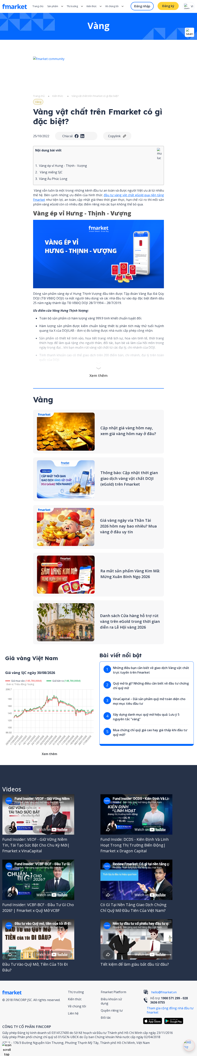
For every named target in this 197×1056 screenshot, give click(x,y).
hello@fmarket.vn (164, 992)
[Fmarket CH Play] (174, 1021)
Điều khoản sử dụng (111, 1001)
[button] (7, 1047)
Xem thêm (98, 375)
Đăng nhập (142, 6)
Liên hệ (73, 1013)
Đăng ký (168, 6)
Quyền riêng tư (112, 1010)
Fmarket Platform (113, 992)
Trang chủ (38, 6)
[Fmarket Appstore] (153, 1021)
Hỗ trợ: (169, 1000)
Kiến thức (92, 6)
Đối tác (106, 1017)
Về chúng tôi (77, 1006)
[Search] (189, 32)
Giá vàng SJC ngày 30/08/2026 (30, 672)
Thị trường (76, 992)
